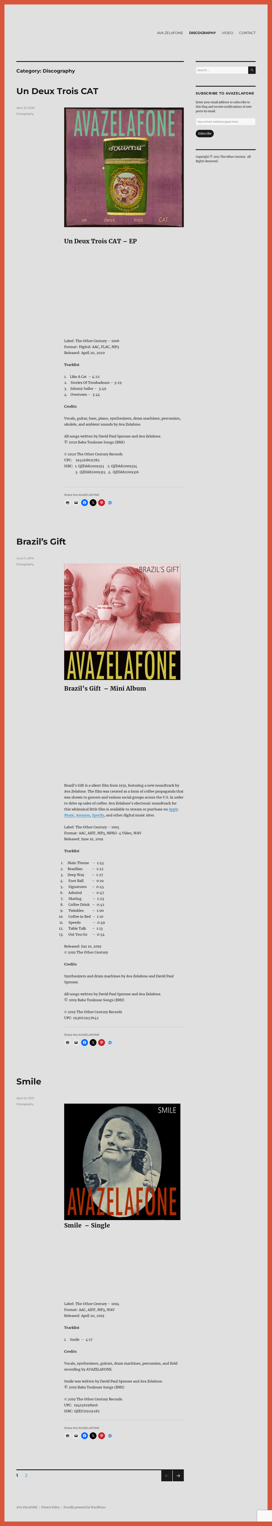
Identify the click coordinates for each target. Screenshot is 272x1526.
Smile (28, 1081)
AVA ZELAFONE (170, 33)
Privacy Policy (50, 1507)
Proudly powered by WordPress (85, 1507)
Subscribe (204, 133)
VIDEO (227, 33)
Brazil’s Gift (41, 541)
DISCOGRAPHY (202, 33)
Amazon (83, 815)
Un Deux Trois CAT (57, 91)
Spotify (98, 815)
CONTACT (247, 33)
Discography (25, 113)
